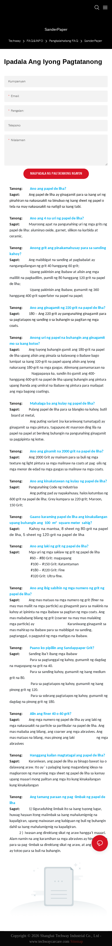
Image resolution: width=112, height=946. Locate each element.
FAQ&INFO (35, 41)
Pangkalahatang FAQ (63, 41)
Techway (14, 41)
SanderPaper (93, 41)
